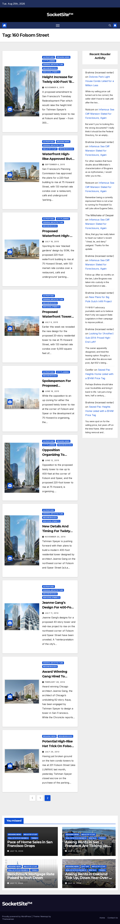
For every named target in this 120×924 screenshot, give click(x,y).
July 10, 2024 (74, 883)
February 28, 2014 (55, 682)
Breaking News (63, 57)
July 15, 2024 (16, 851)
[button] (110, 25)
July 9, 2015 (51, 322)
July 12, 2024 (74, 851)
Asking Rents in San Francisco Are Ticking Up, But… (86, 845)
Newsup (44, 916)
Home (102, 918)
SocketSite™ (60, 14)
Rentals (92, 838)
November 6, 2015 (54, 87)
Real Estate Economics (18, 838)
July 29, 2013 (52, 752)
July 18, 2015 (52, 241)
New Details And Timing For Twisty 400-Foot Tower (56, 531)
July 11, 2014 (52, 613)
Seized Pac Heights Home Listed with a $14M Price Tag (99, 374)
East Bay (85, 866)
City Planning (49, 61)
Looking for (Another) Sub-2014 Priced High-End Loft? (99, 337)
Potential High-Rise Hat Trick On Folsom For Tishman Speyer (58, 746)
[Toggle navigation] (57, 25)
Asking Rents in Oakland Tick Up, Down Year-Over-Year (87, 877)
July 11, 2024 (16, 883)
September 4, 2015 (55, 164)
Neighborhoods (50, 68)
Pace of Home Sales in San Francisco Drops (30, 844)
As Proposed (48, 57)
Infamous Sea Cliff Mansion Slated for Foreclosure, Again (99, 113)
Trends (34, 838)
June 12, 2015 (52, 460)
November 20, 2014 (55, 537)
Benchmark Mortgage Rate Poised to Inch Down (30, 876)
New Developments (51, 72)
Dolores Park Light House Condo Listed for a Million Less (99, 81)
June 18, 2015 (52, 391)
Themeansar (8, 919)
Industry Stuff (50, 149)
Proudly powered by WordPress (17, 916)
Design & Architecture (53, 64)
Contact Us (113, 918)
